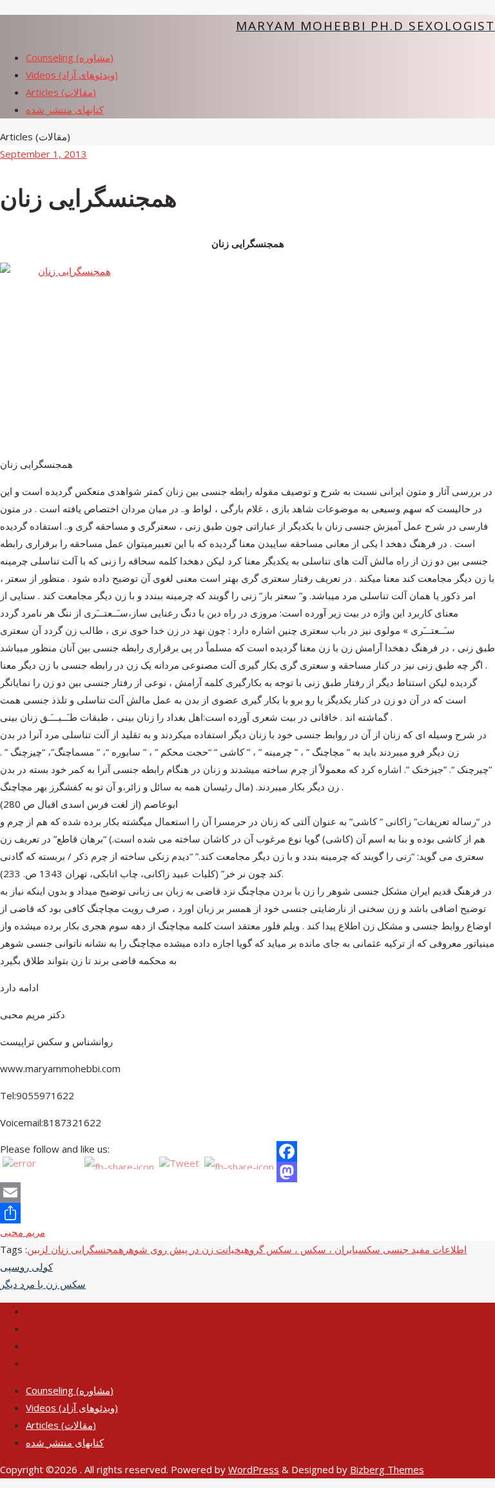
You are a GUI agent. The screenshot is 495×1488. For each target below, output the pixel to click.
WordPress (253, 1469)
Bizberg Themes (387, 1469)
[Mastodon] (247, 1172)
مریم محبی (22, 1231)
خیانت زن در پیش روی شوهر (182, 1249)
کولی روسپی (26, 1266)
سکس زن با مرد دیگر (43, 1284)
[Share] (247, 1213)
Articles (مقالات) (61, 1424)
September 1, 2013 (43, 153)
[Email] (247, 1192)
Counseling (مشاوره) (69, 1390)
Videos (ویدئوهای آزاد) (72, 1407)
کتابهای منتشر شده (65, 1442)
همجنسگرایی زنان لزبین (75, 1249)
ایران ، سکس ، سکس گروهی (298, 1249)
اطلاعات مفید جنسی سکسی (411, 1249)
